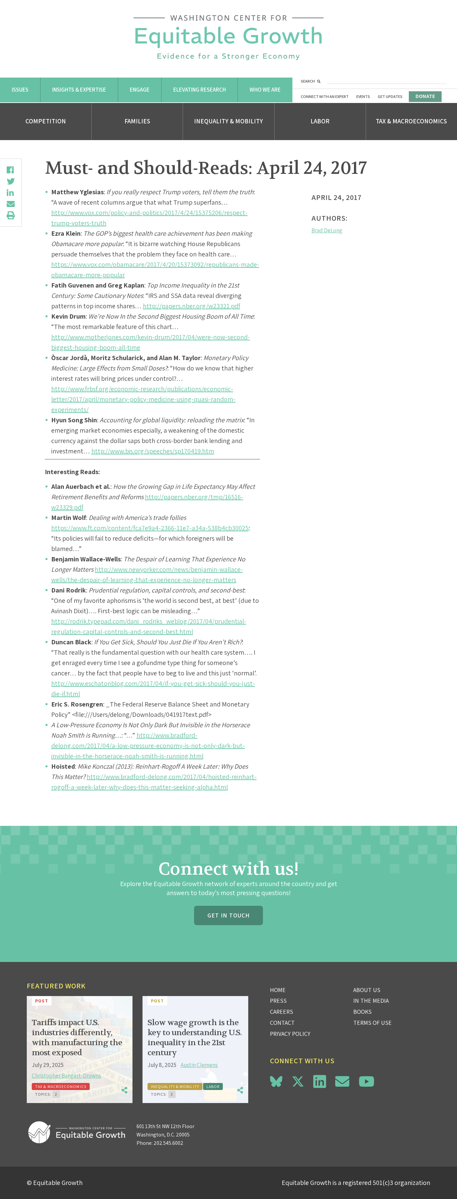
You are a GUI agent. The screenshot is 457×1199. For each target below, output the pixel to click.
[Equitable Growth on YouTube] (366, 1081)
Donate (425, 96)
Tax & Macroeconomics (411, 121)
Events (363, 96)
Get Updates (390, 96)
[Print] (11, 215)
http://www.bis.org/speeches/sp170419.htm (152, 451)
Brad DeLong (326, 230)
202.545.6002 (168, 1143)
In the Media (371, 1000)
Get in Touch (228, 915)
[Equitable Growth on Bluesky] (276, 1080)
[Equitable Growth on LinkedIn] (319, 1081)
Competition (45, 121)
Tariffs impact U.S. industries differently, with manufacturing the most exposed (77, 1037)
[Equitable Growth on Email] (342, 1081)
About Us (366, 990)
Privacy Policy (290, 1034)
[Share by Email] (11, 204)
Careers (281, 1011)
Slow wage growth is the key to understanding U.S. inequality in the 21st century (195, 1037)
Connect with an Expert (325, 96)
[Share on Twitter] (11, 181)
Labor (320, 121)
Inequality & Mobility (228, 121)
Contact (282, 1022)
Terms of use (372, 1022)
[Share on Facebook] (11, 170)
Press (278, 1000)
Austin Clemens (199, 1065)
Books (362, 1011)
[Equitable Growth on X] (298, 1080)
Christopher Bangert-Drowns (66, 1075)
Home (278, 990)
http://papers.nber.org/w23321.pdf (191, 306)
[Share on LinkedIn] (11, 192)
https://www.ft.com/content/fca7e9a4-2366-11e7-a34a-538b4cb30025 (150, 528)
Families (137, 121)
